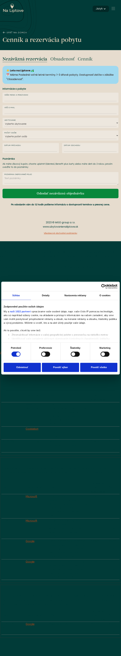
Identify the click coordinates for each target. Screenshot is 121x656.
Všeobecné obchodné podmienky (60, 233)
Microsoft (31, 496)
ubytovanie (10, 120)
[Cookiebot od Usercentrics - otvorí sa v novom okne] (103, 286)
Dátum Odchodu (72, 145)
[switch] (45, 354)
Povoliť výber (60, 367)
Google (30, 541)
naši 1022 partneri (20, 311)
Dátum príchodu (12, 145)
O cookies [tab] (105, 295)
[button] (113, 8)
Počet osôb (10, 133)
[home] (13, 8)
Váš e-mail (9, 108)
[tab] (25, 59)
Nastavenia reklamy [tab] (75, 295)
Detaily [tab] (46, 295)
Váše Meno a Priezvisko (16, 95)
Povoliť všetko (99, 367)
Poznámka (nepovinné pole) (18, 174)
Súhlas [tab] (16, 295)
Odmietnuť (22, 367)
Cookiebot (32, 429)
